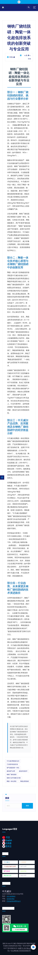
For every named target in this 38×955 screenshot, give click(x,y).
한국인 (8, 846)
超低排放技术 (23, 771)
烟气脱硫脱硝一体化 (13, 768)
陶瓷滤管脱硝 (24, 781)
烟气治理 (23, 866)
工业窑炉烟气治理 (10, 866)
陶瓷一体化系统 (11, 781)
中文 (8, 837)
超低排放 (23, 871)
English (9, 840)
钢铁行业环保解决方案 (14, 778)
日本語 (8, 843)
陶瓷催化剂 (7, 875)
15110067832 (11, 899)
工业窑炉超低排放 (12, 764)
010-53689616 (11, 896)
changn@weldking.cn (14, 901)
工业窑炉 (23, 862)
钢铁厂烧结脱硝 (11, 774)
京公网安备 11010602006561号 (21, 950)
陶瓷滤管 (23, 875)
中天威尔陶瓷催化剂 (13, 761)
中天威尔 (7, 862)
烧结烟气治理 (11, 771)
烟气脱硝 (7, 871)
